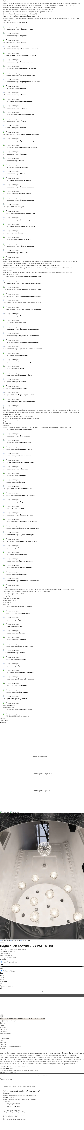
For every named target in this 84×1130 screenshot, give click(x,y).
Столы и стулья (8, 3)
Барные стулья (13, 5)
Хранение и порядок (59, 412)
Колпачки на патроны (17, 272)
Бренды (3, 723)
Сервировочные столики (41, 7)
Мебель (5, 1)
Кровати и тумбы (33, 3)
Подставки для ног (33, 10)
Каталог (3, 718)
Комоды (6, 14)
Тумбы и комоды (9, 427)
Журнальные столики (40, 5)
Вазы (4, 410)
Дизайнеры (4, 720)
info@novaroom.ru (22, 716)
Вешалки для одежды (23, 427)
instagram (17, 1113)
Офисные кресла (9, 16)
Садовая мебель (74, 3)
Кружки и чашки (22, 589)
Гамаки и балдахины (16, 18)
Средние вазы (28, 417)
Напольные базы (37, 272)
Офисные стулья (33, 16)
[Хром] (42, 967)
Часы (8, 410)
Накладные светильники (33, 266)
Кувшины (12, 600)
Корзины (42, 427)
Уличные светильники (11, 263)
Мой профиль (31, 1100)
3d (1, 984)
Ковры (19, 410)
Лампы (28, 272)
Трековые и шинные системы (29, 263)
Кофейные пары (8, 594)
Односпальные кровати (27, 12)
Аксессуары (46, 591)
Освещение (7, 259)
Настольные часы (33, 419)
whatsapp (11, 1113)
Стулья (5, 5)
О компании (28, 1095)
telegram (5, 1113)
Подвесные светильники (51, 266)
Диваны (5, 10)
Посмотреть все (42, 1076)
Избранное (7, 1100)
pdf (1, 988)
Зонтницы (34, 427)
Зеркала (14, 410)
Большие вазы (8, 417)
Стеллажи (17, 14)
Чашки (23, 594)
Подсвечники (7, 423)
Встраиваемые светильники (13, 266)
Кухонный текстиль (17, 591)
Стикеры (6, 425)
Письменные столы (10, 7)
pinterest (23, 1113)
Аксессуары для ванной (25, 412)
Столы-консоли (68, 5)
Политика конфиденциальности (14, 1119)
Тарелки (11, 596)
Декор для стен (74, 410)
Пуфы (43, 10)
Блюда (5, 596)
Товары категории (12, 27)
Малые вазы (17, 417)
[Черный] (42, 966)
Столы (29, 5)
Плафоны (46, 272)
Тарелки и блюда (34, 589)
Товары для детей (9, 705)
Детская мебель (8, 707)
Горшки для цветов (10, 412)
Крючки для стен (51, 427)
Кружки (17, 594)
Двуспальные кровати (11, 12)
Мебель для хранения (47, 3)
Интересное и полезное (11, 414)
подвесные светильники (9, 1019)
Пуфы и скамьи (62, 18)
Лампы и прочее (46, 263)
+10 (7, 25)
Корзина (14, 1100)
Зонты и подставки (44, 18)
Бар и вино (37, 591)
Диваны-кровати (15, 10)
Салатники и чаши (47, 589)
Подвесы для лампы (64, 272)
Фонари (23, 268)
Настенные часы (21, 419)
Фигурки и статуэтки (44, 410)
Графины (6, 600)
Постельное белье (14, 421)
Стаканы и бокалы (9, 589)
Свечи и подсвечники (60, 410)
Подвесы (53, 272)
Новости (36, 1095)
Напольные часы (9, 419)
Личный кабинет (23, 1087)
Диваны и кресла (20, 3)
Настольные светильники (31, 261)
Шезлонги (49, 10)
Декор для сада (73, 412)
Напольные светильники (68, 261)
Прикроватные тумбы (45, 12)
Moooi (2, 943)
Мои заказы (22, 1100)
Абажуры (6, 272)
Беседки (6, 18)
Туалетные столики (24, 7)
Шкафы (24, 14)
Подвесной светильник (18, 946)
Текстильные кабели (10, 274)
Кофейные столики (55, 5)
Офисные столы (21, 16)
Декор (5, 408)
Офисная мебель (61, 3)
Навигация (12, 1087)
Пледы (5, 421)
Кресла (24, 10)
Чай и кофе (29, 591)
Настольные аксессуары (43, 412)
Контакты (32, 1087)
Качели (53, 18)
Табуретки (23, 5)
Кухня (5, 587)
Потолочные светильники (12, 261)
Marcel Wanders (5, 1034)
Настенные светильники (50, 261)
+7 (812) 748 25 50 (13, 1107)
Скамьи (53, 7)
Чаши (18, 598)
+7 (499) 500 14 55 (9, 716)
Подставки (6, 604)
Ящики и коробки (64, 427)
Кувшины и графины (61, 589)
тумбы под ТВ (32, 14)
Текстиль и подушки (29, 410)
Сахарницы (7, 602)
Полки (11, 14)
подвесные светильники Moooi (29, 1019)
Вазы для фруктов (9, 598)
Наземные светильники (11, 268)
